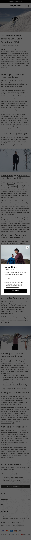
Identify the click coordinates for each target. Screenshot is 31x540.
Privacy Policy (17, 285)
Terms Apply (19, 274)
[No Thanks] (27, 247)
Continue (15, 291)
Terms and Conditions (12, 287)
